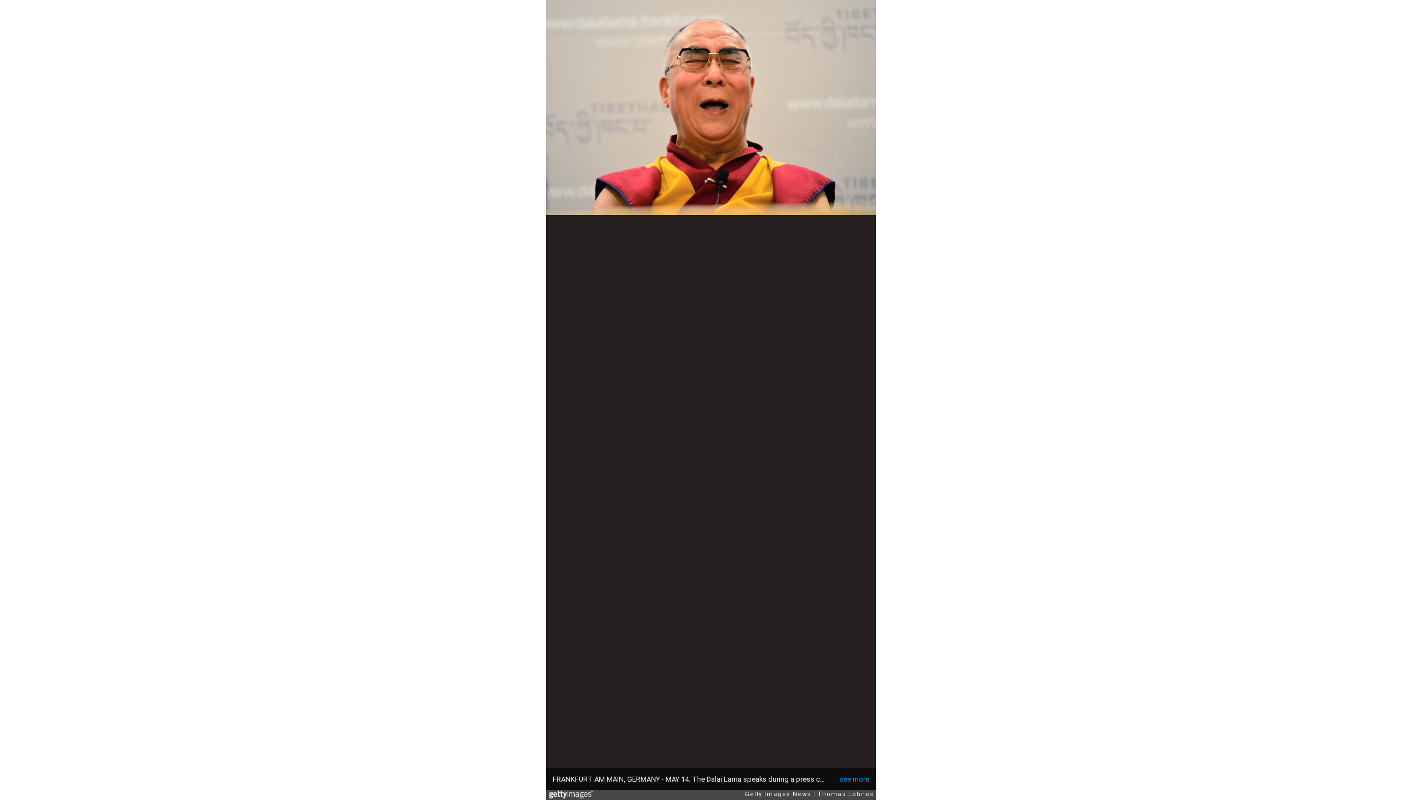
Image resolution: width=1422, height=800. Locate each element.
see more (854, 779)
